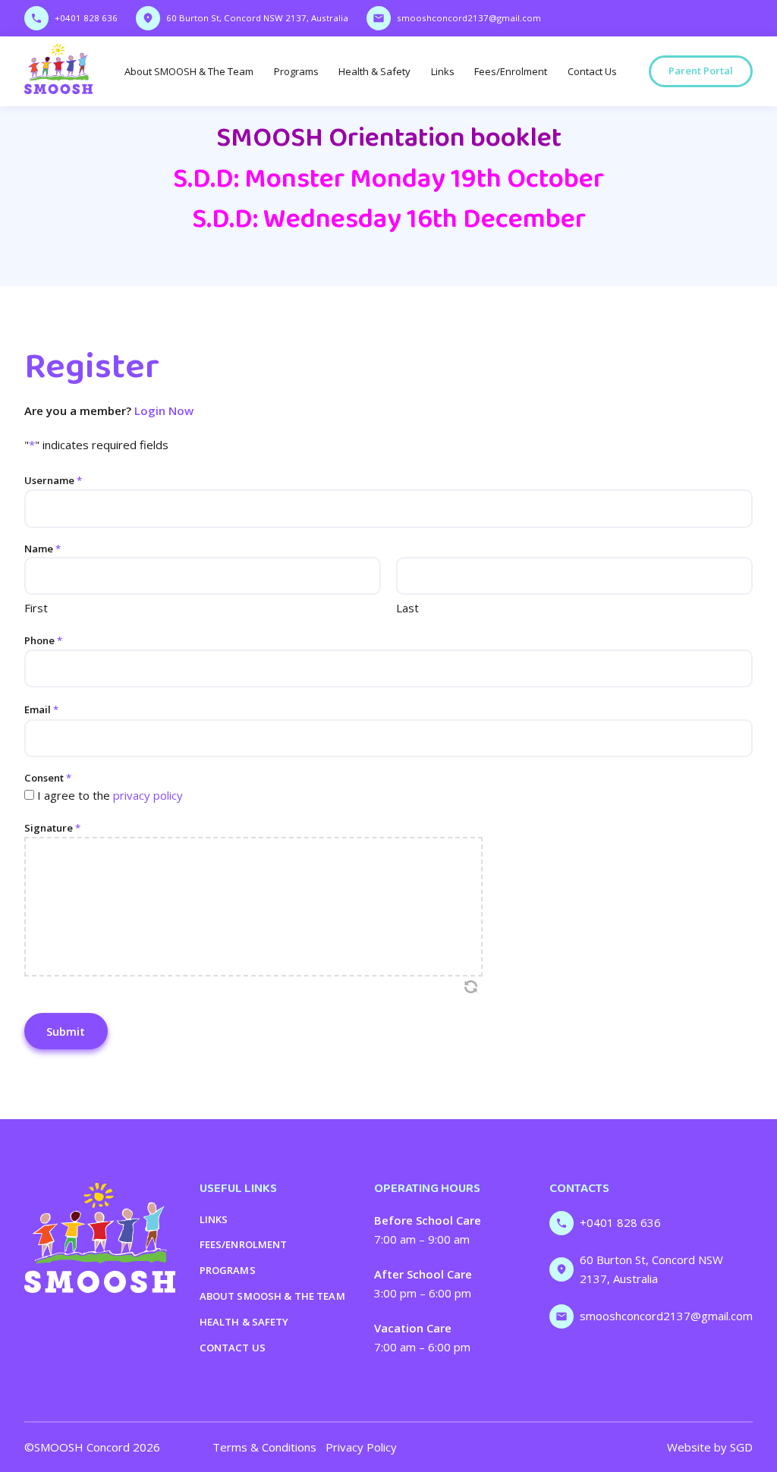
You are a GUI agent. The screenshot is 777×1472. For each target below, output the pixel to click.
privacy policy (148, 795)
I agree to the (110, 795)
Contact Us (592, 71)
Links (443, 71)
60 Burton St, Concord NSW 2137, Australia (257, 18)
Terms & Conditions (264, 1447)
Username (53, 480)
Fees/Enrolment (510, 71)
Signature (52, 828)
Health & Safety (374, 71)
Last (407, 607)
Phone (43, 640)
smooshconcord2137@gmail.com (469, 18)
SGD (741, 1447)
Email (41, 709)
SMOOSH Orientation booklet (389, 138)
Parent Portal (700, 70)
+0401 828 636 (86, 18)
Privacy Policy (361, 1447)
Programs (296, 71)
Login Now (163, 410)
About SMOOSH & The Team (188, 71)
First (36, 607)
